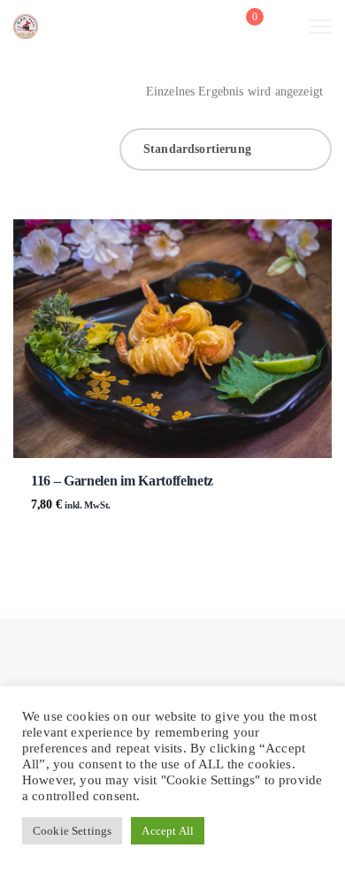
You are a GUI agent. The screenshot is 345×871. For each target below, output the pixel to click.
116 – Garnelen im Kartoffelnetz (122, 480)
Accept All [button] (168, 830)
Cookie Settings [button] (72, 830)
